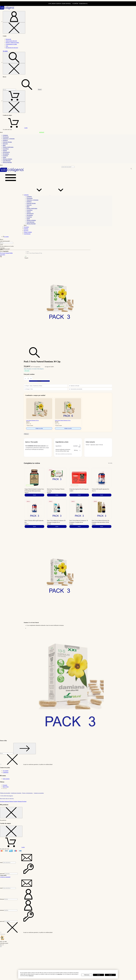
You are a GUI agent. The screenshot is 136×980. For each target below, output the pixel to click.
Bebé (4, 145)
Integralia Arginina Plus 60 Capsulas (79, 489)
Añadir (34, 495)
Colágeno (5, 135)
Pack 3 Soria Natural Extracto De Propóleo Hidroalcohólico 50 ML (100, 521)
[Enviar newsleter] (24, 748)
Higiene (5, 150)
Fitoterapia (6, 137)
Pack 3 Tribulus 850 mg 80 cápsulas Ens (34, 521)
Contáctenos (5, 772)
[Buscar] (26, 89)
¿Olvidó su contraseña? (5, 877)
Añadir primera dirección (11, 40)
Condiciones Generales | (16, 793)
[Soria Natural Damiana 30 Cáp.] (39, 408)
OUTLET (41, 132)
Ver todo (110, 463)
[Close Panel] (11, 812)
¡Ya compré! (5, 770)
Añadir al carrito (39, 428)
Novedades (6, 154)
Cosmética (6, 148)
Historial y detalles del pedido (12, 42)
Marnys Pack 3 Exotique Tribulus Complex (55, 490)
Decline (98, 974)
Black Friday (6, 786)
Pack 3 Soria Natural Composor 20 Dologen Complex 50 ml (56, 521)
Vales (7, 46)
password (2, 873)
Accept (110, 974)
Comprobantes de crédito (11, 44)
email (1, 862)
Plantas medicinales (8, 147)
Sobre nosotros (6, 778)
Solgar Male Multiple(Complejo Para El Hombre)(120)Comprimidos (34, 490)
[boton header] (14, 16)
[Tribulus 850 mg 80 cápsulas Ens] (101, 477)
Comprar (39, 381)
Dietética (5, 140)
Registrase (2, 934)
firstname (2, 899)
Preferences (86, 974)
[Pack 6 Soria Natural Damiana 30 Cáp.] (68, 408)
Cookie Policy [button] (59, 974)
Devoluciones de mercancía (12, 47)
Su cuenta (5, 51)
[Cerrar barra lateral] (14, 28)
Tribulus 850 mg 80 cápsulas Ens (100, 489)
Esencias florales (7, 142)
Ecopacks (5, 785)
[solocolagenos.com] (7, 9)
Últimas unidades (7, 159)
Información (8, 39)
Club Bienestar (7, 160)
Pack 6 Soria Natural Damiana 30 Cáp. (63, 420)
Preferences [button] (31, 975)
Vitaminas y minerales (9, 138)
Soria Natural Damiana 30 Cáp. (32, 420)
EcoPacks (5, 155)
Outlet (4, 157)
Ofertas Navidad (7, 162)
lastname (2, 910)
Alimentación (6, 152)
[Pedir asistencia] (1, 257)
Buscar (39, 89)
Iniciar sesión (3, 875)
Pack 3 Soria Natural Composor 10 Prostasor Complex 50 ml (78, 521)
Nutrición (5, 143)
